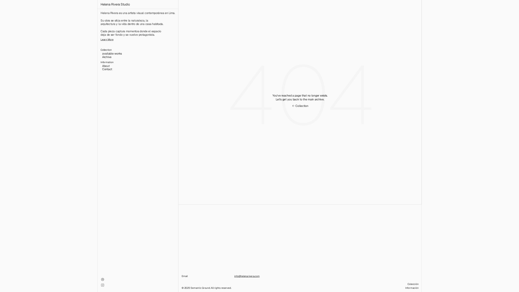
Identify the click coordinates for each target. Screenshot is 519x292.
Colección (412, 284)
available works (112, 53)
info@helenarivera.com (247, 276)
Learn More (107, 39)
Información (411, 288)
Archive (107, 57)
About (106, 66)
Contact (107, 69)
